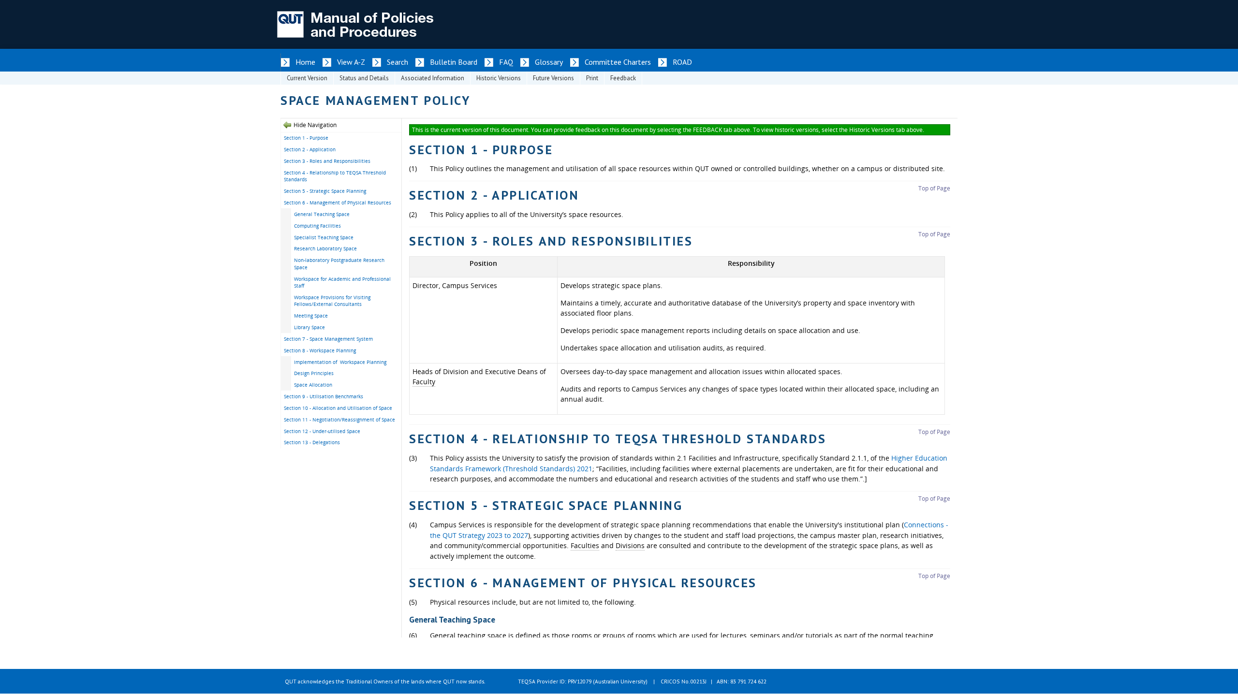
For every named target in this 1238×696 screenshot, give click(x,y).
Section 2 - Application (310, 149)
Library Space (309, 327)
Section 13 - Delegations (312, 442)
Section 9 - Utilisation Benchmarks (323, 396)
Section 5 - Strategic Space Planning (325, 191)
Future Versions (553, 78)
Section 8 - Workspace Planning (320, 350)
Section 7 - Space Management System (328, 338)
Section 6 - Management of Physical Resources (337, 202)
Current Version (307, 78)
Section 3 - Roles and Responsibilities (327, 161)
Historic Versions (498, 78)
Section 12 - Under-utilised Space (322, 431)
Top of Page (934, 188)
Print (592, 78)
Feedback (623, 78)
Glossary (549, 62)
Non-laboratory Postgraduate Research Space (339, 264)
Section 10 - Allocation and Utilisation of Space (338, 408)
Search (397, 62)
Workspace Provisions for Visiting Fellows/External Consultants (332, 301)
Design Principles (314, 373)
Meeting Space (311, 315)
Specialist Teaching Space (324, 237)
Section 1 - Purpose (306, 137)
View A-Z (351, 62)
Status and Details (364, 78)
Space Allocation (313, 384)
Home (305, 62)
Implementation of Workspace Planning (340, 362)
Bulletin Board (453, 62)
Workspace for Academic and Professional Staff (342, 283)
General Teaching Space (322, 214)
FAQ (506, 62)
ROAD (682, 62)
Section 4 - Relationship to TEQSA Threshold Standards (335, 176)
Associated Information (432, 78)
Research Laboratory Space (325, 248)
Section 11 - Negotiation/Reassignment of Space (339, 419)
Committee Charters (618, 62)
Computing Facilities (317, 225)
